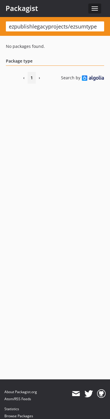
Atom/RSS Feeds (17, 398)
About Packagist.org (20, 391)
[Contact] (76, 393)
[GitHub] (101, 393)
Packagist (22, 8)
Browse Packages (18, 415)
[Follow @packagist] (88, 393)
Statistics (11, 408)
